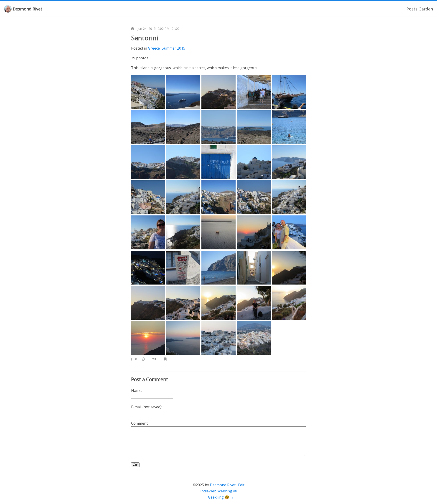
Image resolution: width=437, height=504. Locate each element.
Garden (426, 9)
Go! (135, 464)
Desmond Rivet (27, 9)
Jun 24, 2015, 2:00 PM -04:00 (158, 28)
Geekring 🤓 (218, 497)
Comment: (139, 423)
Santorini (144, 37)
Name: (136, 390)
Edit (241, 484)
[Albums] (132, 28)
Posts (412, 9)
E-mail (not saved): (146, 406)
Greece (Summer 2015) (167, 48)
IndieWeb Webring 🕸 (218, 491)
